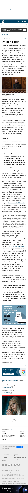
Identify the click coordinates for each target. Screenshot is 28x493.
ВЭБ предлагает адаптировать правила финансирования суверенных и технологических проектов (9, 437)
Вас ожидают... (8, 488)
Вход (19, 21)
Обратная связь (18, 455)
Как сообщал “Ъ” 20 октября (16, 203)
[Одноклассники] (12, 465)
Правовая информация (20, 457)
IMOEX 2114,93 (20, 25)
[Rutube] (15, 465)
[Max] (18, 465)
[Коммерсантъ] (3, 21)
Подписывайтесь (8, 373)
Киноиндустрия (5, 34)
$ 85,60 (4, 25)
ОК (24, 30)
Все (11, 429)
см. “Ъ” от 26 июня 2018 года (15, 247)
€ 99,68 (9, 25)
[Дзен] (9, 465)
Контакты (4, 457)
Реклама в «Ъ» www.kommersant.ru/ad (14, 10)
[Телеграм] (3, 465)
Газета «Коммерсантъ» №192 (9, 380)
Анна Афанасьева (6, 387)
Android (16, 454)
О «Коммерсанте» (6, 454)
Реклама (4, 459)
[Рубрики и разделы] (25, 21)
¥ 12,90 (14, 25)
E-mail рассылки (18, 459)
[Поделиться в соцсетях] (25, 39)
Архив (3, 455)
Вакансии (4, 460)
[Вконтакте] (6, 465)
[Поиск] (22, 21)
